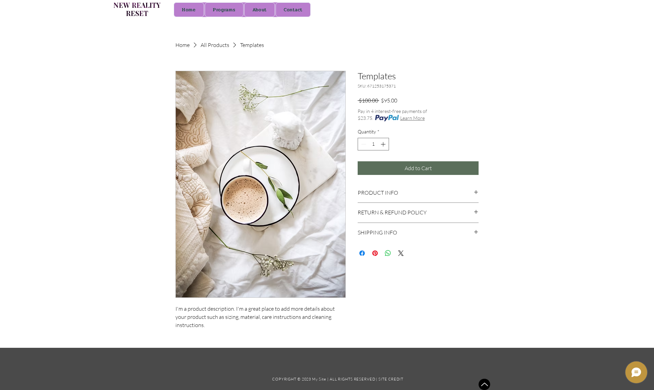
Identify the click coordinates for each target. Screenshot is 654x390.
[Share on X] (401, 253)
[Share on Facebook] (362, 253)
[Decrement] (363, 144)
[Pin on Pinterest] (375, 253)
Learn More (412, 118)
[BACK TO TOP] (484, 384)
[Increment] (383, 144)
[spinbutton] (373, 144)
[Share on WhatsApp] (388, 253)
